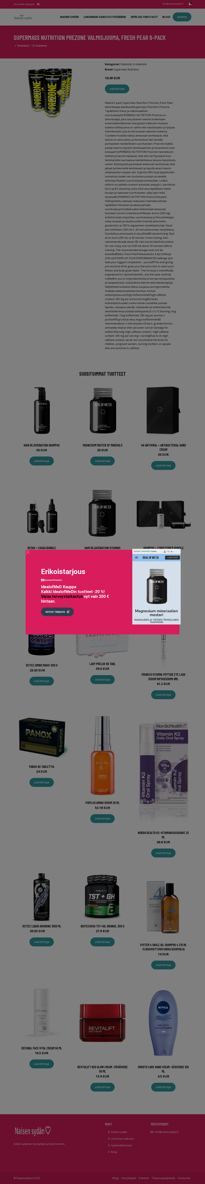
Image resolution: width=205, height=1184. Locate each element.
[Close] (28, 552)
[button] (57, 612)
